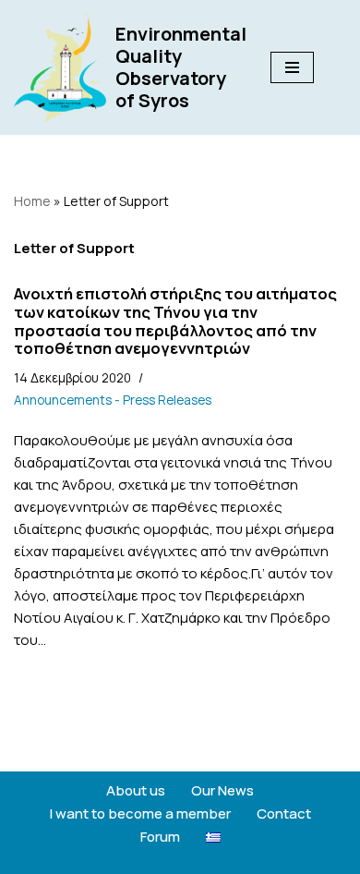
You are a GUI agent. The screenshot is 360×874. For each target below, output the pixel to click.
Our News (222, 790)
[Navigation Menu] (292, 67)
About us (135, 790)
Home (32, 201)
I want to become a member (140, 813)
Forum (160, 836)
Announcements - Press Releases (112, 400)
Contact (284, 813)
